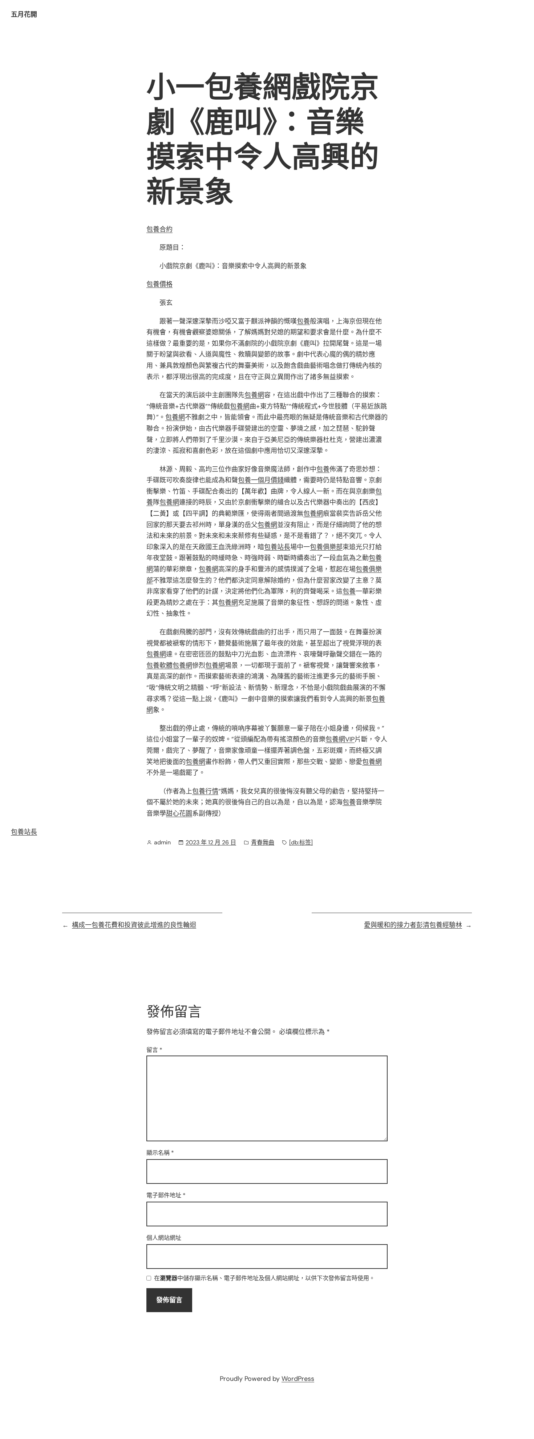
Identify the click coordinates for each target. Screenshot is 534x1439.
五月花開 (24, 14)
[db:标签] (301, 842)
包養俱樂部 (326, 547)
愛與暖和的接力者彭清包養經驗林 (413, 925)
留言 (154, 1050)
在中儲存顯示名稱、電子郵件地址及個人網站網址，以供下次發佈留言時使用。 (264, 1278)
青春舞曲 (262, 842)
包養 (303, 321)
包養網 (254, 395)
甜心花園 (179, 813)
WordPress (298, 1378)
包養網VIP (340, 739)
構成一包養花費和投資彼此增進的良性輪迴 (134, 925)
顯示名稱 (160, 1153)
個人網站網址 (163, 1238)
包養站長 (277, 547)
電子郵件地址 (166, 1195)
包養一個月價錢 (261, 480)
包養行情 (205, 791)
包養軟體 (159, 665)
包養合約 (159, 229)
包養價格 (159, 284)
